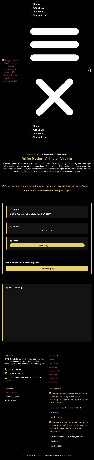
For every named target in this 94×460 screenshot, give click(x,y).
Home (36, 4)
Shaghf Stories (55, 371)
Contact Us (39, 15)
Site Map (53, 382)
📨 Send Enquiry (47, 268)
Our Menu (38, 11)
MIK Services (67, 455)
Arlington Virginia (48, 154)
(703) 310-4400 (47, 230)
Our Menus (54, 363)
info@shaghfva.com (47, 245)
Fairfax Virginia (11, 392)
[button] (54, 70)
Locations (36, 154)
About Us (38, 8)
